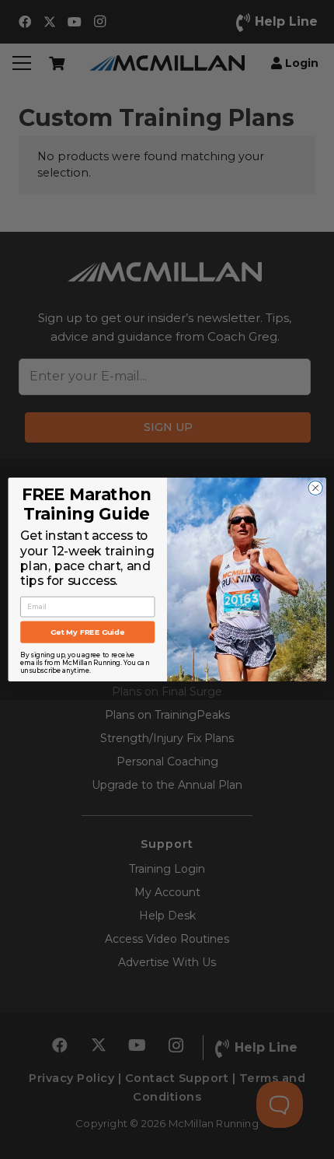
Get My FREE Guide (87, 632)
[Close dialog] (315, 488)
